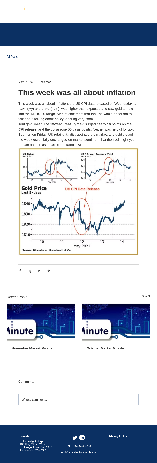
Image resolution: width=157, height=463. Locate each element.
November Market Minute (31, 348)
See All (146, 296)
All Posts (12, 56)
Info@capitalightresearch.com (79, 451)
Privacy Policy (118, 436)
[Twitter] (75, 437)
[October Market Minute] (116, 323)
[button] (77, 11)
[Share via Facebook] (20, 271)
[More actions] (136, 82)
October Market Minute (105, 348)
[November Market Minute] (41, 323)
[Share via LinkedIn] (39, 271)
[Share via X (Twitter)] (29, 271)
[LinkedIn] (82, 437)
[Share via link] (48, 271)
